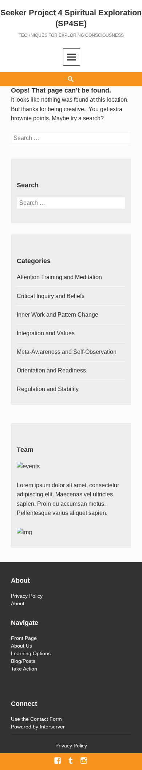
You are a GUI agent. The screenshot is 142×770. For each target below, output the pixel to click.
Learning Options (31, 653)
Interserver (52, 727)
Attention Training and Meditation (59, 277)
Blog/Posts (23, 661)
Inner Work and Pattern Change (57, 315)
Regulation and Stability (48, 389)
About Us (21, 646)
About (17, 603)
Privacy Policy (27, 596)
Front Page (24, 638)
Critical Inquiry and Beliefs (50, 296)
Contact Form (46, 719)
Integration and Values (46, 333)
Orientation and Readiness (51, 370)
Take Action (24, 669)
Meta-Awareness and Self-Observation (67, 352)
